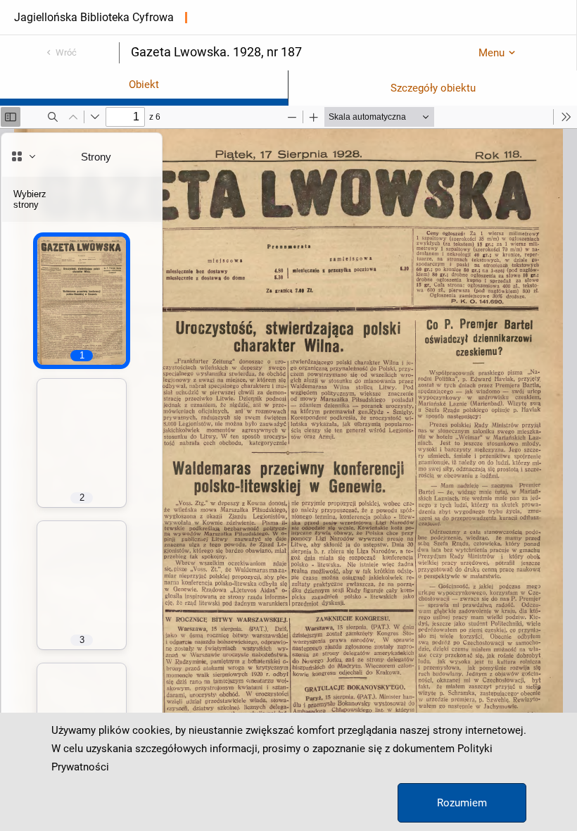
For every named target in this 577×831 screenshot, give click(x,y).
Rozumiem (462, 802)
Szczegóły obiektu (433, 88)
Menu (491, 52)
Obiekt (144, 84)
